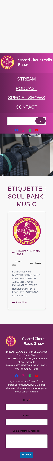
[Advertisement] (26, 26)
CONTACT (26, 107)
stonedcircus (35, 263)
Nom (26, 400)
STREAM (26, 79)
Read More (22, 302)
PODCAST (26, 88)
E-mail (26, 415)
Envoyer (26, 454)
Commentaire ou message (26, 431)
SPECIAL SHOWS (26, 97)
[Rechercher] (40, 121)
